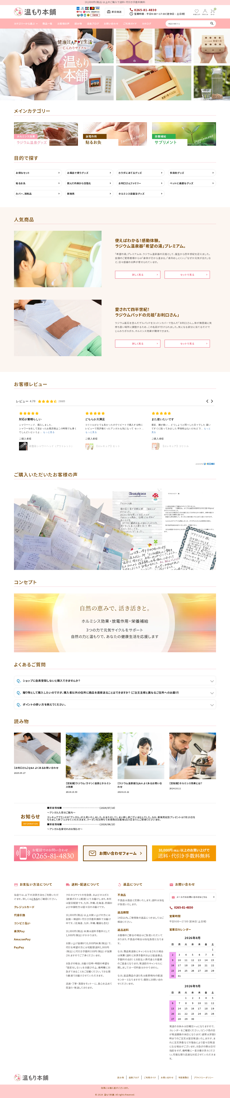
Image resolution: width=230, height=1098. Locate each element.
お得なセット (23, 172)
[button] (207, 401)
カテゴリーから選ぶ (24, 23)
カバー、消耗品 (24, 193)
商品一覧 (47, 23)
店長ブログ (93, 23)
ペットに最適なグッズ (181, 183)
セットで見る (187, 274)
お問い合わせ (111, 23)
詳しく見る (137, 274)
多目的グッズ (177, 172)
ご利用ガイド (130, 23)
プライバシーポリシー (204, 1077)
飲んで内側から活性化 (79, 183)
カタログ (146, 23)
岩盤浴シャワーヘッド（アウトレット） (51, 446)
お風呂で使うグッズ (77, 172)
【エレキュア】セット (107, 446)
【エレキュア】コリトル (175, 446)
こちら (34, 899)
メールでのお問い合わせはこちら (189, 897)
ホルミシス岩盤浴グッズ (132, 193)
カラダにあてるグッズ (130, 172)
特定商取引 (183, 1077)
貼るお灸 (21, 183)
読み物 (78, 23)
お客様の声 (63, 23)
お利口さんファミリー (130, 183)
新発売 (71, 193)
